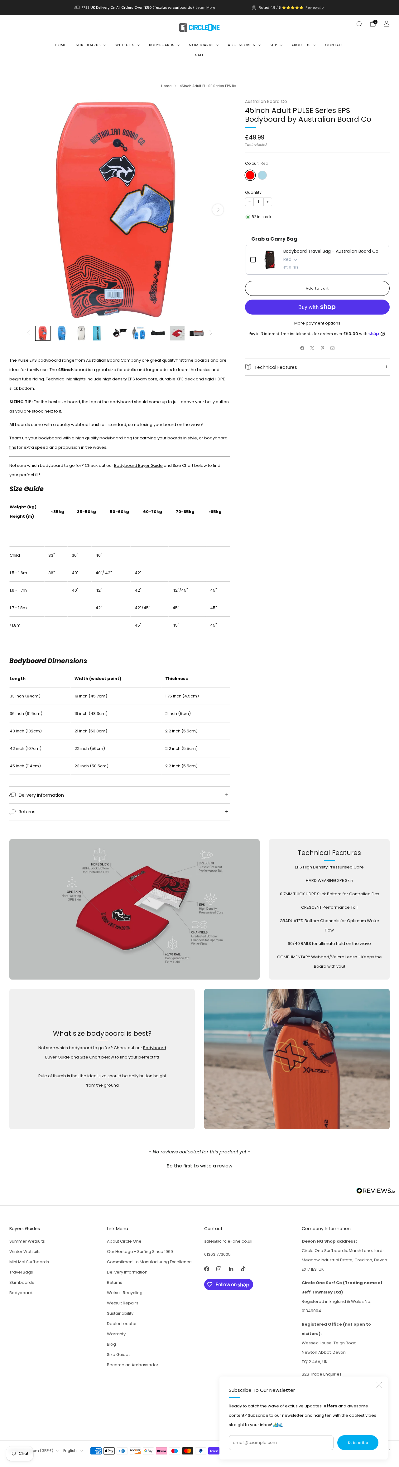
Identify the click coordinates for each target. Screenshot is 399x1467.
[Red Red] (250, 175)
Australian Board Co (266, 102)
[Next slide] (217, 209)
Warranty (116, 1334)
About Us (301, 44)
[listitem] (145, 7)
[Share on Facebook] (302, 348)
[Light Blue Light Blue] (262, 175)
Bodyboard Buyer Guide (138, 465)
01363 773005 (217, 1254)
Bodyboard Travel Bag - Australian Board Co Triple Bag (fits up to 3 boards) (333, 251)
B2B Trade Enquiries (322, 1374)
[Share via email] (332, 348)
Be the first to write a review (199, 1165)
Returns (114, 1282)
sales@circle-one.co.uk (228, 1241)
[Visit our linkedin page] (231, 1269)
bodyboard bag (115, 438)
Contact (334, 44)
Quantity (253, 192)
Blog (111, 1344)
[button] (199, 1165)
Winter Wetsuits (25, 1251)
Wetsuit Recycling (124, 1293)
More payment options (317, 323)
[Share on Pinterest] (323, 348)
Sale (199, 54)
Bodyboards (162, 44)
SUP (273, 44)
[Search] (359, 24)
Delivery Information (127, 1272)
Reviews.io (314, 7)
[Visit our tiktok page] (243, 1269)
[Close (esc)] (379, 1385)
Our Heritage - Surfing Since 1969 (140, 1251)
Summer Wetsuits (27, 1241)
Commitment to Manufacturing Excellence (149, 1262)
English (70, 1450)
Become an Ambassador (132, 1365)
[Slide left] (28, 333)
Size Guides (119, 1354)
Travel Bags (21, 1272)
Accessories (241, 44)
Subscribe (358, 1442)
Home (60, 44)
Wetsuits (125, 44)
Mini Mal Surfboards (29, 1262)
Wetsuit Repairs (122, 1303)
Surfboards (88, 44)
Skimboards (201, 44)
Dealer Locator (122, 1324)
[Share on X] (312, 348)
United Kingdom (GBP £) (31, 1450)
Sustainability (120, 1313)
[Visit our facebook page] (206, 1269)
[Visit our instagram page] (219, 1269)
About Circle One (124, 1241)
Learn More (205, 7)
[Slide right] (211, 333)
